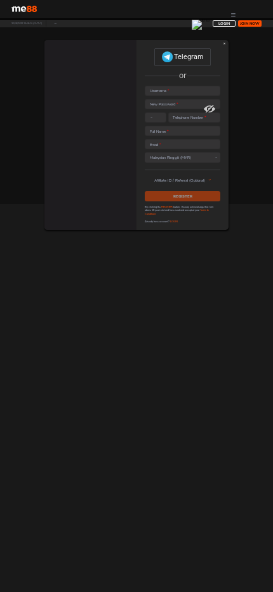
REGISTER (182, 196)
